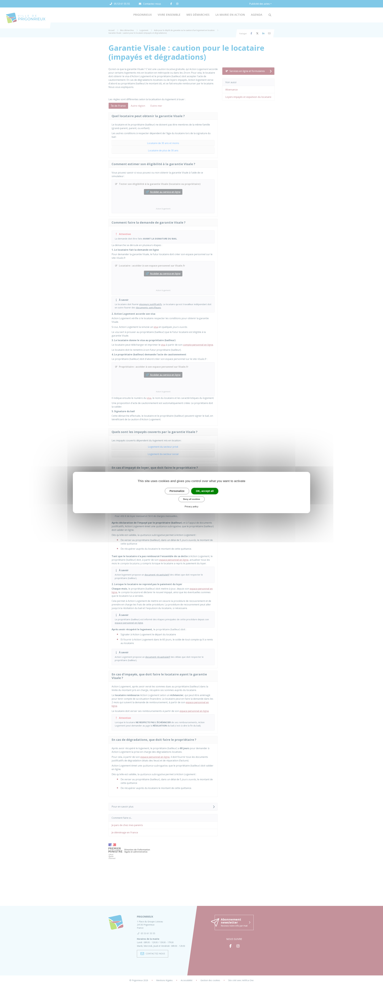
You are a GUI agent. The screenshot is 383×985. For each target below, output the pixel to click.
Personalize (177, 491)
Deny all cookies (191, 499)
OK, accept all (205, 491)
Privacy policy (191, 506)
